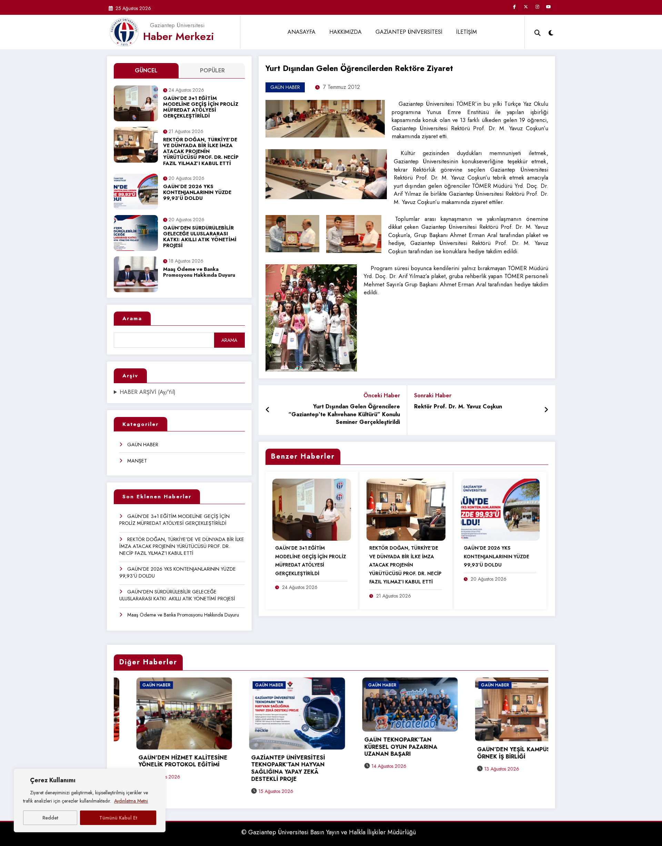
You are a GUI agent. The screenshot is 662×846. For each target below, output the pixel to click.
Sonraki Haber (432, 395)
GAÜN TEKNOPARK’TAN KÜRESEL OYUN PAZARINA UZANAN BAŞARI (283, 747)
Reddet (50, 817)
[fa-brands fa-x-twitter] (526, 7)
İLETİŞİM (466, 32)
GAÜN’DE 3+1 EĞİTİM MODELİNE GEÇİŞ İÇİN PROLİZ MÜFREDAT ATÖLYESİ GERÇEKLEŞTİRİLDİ (200, 107)
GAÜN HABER (142, 444)
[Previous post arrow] (267, 410)
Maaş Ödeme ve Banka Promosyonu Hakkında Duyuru (199, 272)
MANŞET (137, 460)
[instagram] (537, 7)
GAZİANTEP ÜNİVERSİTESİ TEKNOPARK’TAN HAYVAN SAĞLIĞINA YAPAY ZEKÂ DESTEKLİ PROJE (171, 768)
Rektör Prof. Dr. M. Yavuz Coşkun (458, 406)
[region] (90, 800)
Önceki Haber (381, 395)
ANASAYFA (301, 32)
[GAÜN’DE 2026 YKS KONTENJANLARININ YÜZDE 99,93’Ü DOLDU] (500, 509)
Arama (132, 318)
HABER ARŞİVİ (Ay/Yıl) (147, 392)
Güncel (146, 70)
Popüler (212, 70)
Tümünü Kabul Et (118, 817)
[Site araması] (537, 32)
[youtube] (548, 7)
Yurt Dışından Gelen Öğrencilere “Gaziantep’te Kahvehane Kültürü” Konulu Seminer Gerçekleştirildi (344, 414)
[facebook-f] (514, 7)
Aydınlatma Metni (131, 800)
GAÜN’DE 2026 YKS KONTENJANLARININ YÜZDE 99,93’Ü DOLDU (197, 193)
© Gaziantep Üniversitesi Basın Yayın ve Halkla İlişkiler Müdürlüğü (328, 832)
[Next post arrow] (546, 410)
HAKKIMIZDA (345, 32)
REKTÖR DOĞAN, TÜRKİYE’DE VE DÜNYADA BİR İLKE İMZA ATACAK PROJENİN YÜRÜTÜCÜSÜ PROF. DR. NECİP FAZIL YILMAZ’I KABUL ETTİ (201, 152)
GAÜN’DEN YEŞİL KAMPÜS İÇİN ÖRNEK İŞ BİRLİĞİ (403, 753)
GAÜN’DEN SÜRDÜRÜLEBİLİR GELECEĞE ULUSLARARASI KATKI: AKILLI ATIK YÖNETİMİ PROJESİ (200, 237)
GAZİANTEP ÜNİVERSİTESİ (408, 32)
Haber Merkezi (178, 36)
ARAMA (229, 340)
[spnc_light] (551, 32)
